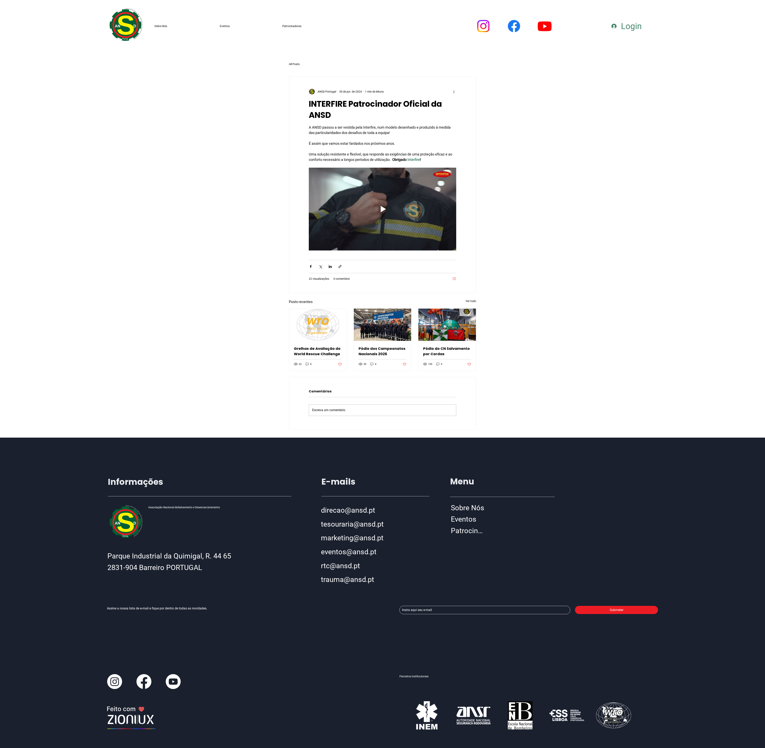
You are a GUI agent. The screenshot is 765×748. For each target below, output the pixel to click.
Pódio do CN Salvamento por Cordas (446, 351)
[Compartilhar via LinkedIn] (330, 266)
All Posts (294, 64)
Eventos (463, 519)
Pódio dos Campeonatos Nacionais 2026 (382, 351)
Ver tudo (471, 301)
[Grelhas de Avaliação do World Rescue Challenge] (318, 325)
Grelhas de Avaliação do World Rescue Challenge (317, 351)
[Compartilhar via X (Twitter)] (320, 266)
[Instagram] (483, 26)
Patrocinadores (468, 531)
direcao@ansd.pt (348, 510)
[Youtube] (544, 26)
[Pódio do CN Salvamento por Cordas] (447, 325)
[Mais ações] (453, 91)
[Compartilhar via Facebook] (311, 266)
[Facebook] (514, 26)
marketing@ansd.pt (352, 538)
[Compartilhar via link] (340, 266)
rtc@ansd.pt (340, 566)
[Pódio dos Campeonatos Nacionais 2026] (382, 325)
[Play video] (382, 209)
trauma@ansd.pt (347, 579)
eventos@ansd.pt (349, 552)
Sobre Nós (467, 508)
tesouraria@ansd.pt (352, 524)
